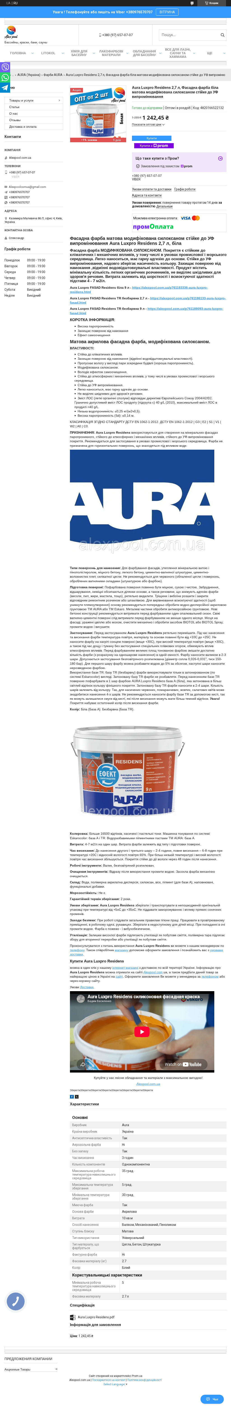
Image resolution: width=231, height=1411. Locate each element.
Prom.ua (137, 1376)
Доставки (86, 987)
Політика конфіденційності (144, 1380)
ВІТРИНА (167, 12)
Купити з (146, 145)
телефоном (210, 976)
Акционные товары (17, 1369)
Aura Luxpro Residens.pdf (96, 1317)
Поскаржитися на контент (108, 1380)
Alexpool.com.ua (148, 1084)
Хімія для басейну (79, 53)
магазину (121, 950)
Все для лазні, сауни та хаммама (178, 53)
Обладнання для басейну (144, 53)
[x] (77, 1097)
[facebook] (72, 1097)
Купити (152, 138)
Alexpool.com (153, 972)
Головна (18, 53)
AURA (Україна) (28, 75)
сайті (119, 976)
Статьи (14, 107)
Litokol (48, 53)
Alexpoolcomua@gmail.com (27, 187)
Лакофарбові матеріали (111, 53)
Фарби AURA (53, 75)
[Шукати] (222, 35)
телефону (77, 950)
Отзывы (15, 120)
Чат (215, 1399)
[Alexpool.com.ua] (11, 33)
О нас (13, 113)
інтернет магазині (125, 967)
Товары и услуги (21, 100)
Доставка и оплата (23, 126)
